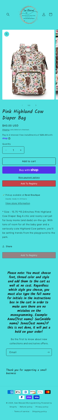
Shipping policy (39, 411)
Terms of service (21, 411)
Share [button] (9, 246)
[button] (8, 14)
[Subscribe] (48, 352)
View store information (17, 203)
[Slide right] (35, 105)
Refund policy (26, 407)
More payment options (29, 177)
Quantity (6, 144)
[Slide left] (22, 105)
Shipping (5, 130)
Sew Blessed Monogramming (27, 403)
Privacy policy (42, 407)
